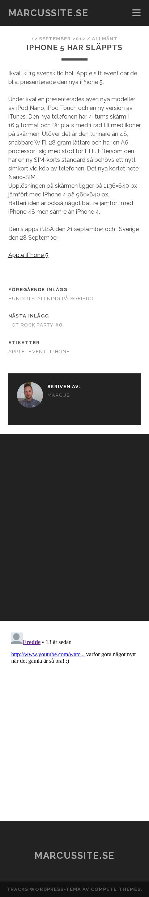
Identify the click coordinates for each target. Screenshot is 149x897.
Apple (16, 351)
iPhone (60, 351)
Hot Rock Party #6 (35, 325)
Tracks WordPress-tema (44, 889)
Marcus (58, 395)
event (37, 351)
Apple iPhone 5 (28, 255)
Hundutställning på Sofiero (51, 298)
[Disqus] (74, 524)
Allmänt (105, 38)
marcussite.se (48, 13)
